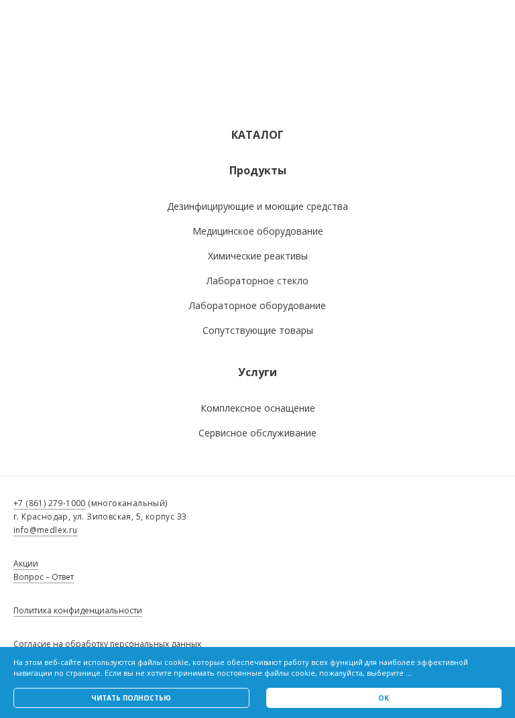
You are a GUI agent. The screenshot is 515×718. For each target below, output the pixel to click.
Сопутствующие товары (258, 330)
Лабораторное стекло (257, 280)
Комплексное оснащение (258, 408)
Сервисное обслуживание (257, 432)
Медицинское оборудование (257, 231)
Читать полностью (131, 698)
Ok (383, 698)
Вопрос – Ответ (43, 577)
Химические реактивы (258, 255)
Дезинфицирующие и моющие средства (257, 206)
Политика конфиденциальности (77, 610)
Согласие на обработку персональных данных (107, 644)
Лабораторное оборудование (257, 305)
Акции (25, 563)
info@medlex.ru (45, 530)
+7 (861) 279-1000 (49, 503)
